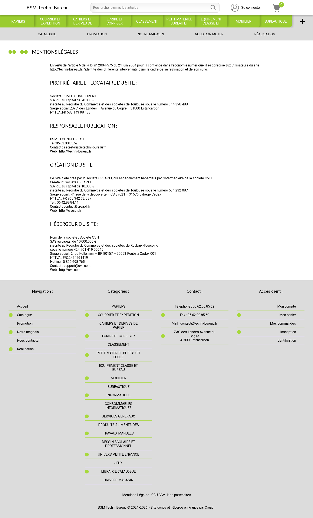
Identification (286, 340)
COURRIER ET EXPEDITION (50, 21)
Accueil (22, 306)
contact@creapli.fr (77, 206)
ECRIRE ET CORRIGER (115, 21)
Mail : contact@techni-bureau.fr (194, 323)
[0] (277, 11)
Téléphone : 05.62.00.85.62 (194, 306)
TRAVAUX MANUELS (118, 433)
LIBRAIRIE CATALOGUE (118, 471)
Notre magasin (151, 34)
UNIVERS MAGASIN (118, 480)
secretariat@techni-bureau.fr (85, 147)
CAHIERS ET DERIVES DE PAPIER (82, 21)
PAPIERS (18, 21)
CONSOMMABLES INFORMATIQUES (118, 406)
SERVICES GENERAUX (118, 416)
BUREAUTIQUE (276, 21)
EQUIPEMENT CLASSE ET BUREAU (211, 21)
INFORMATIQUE (118, 395)
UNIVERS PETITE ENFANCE (118, 454)
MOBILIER (243, 21)
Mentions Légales (135, 495)
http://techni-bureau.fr (66, 69)
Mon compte (286, 306)
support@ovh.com (77, 266)
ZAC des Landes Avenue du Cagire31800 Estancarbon (194, 336)
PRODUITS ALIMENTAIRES (118, 425)
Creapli (210, 507)
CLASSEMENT (147, 21)
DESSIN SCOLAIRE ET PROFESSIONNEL (118, 444)
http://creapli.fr (70, 211)
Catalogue (47, 34)
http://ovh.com (69, 270)
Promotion (97, 34)
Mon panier (287, 315)
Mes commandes (283, 323)
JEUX (118, 463)
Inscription (288, 332)
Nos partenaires (179, 495)
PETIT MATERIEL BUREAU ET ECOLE (179, 21)
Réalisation (264, 34)
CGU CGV (158, 495)
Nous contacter (209, 34)
